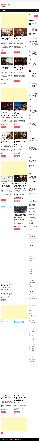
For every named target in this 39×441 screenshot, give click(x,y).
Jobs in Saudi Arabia (32, 348)
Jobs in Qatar (31, 346)
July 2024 (30, 286)
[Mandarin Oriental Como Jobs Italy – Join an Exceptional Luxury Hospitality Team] (30, 121)
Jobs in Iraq (31, 333)
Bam (20, 439)
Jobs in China (31, 327)
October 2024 (31, 280)
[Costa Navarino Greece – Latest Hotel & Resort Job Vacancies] (30, 93)
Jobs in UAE (31, 354)
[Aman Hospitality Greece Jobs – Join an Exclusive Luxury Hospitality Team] (30, 82)
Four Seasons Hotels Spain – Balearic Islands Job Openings (6, 67)
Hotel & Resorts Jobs (33, 298)
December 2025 (31, 260)
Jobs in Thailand (32, 352)
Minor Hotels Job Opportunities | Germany (18, 38)
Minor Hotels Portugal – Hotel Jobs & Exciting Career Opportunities (7, 141)
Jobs (29, 318)
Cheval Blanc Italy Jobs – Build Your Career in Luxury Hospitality (7, 185)
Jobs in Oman (31, 342)
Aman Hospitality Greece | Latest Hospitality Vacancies (6, 38)
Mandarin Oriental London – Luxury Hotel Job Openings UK (20, 67)
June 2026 (30, 252)
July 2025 (30, 267)
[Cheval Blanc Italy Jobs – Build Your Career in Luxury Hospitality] (30, 62)
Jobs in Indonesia (32, 331)
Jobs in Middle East (32, 340)
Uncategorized (31, 361)
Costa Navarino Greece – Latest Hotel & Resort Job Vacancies (20, 215)
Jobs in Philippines (32, 344)
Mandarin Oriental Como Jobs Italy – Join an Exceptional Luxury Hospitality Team (20, 398)
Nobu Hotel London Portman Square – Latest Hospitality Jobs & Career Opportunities (7, 113)
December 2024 (31, 277)
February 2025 (31, 275)
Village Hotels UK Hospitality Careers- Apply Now (6, 397)
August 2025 (31, 265)
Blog (29, 294)
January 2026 (31, 258)
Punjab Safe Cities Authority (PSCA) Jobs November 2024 (33, 195)
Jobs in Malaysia (32, 339)
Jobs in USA (31, 357)
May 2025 (30, 271)
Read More (4, 53)
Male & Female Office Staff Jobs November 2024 (32, 161)
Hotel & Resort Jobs (32, 296)
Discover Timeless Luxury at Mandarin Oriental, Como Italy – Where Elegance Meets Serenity (33, 148)
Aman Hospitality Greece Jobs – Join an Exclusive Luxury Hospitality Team (6, 285)
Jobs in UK (31, 355)
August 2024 (31, 284)
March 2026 (31, 256)
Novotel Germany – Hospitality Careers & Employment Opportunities (19, 142)
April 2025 (30, 273)
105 (10, 432)
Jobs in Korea (31, 335)
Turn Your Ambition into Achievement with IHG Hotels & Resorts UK (33, 142)
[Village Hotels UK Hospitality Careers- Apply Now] (30, 109)
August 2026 (31, 249)
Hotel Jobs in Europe (33, 303)
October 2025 (31, 262)
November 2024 (32, 278)
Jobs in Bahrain (31, 324)
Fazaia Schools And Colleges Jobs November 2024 (33, 183)
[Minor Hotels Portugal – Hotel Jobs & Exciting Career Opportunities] (30, 41)
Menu (4, 10)
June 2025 (30, 269)
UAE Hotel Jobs (32, 359)
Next (14, 432)
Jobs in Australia (32, 322)
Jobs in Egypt (31, 329)
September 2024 (32, 282)
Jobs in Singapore (32, 350)
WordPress (16, 439)
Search (30, 14)
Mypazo (5, 4)
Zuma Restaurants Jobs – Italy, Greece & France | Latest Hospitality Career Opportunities (20, 186)
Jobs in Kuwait (31, 337)
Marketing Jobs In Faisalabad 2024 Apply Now (33, 166)
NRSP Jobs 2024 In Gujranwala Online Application (32, 172)
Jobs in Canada (31, 326)
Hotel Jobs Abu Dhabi (33, 301)
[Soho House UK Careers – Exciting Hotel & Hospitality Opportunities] (30, 33)
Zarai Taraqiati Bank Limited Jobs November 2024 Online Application (33, 177)
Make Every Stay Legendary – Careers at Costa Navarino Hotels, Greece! (33, 155)
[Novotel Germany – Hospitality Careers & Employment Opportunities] (30, 49)
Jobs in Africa (31, 320)
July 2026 (30, 250)
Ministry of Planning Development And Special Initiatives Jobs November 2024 (33, 189)
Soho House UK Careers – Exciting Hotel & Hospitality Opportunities (35, 36)
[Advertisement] (14, 21)
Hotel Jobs (31, 300)
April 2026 (30, 254)
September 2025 (32, 263)
